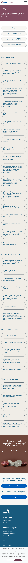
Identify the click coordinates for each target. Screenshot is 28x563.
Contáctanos (14, 450)
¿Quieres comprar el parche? (9, 533)
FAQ (4, 540)
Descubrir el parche (7, 531)
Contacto (5, 523)
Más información (14, 486)
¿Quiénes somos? (7, 520)
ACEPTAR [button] (18, 560)
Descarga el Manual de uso (9, 536)
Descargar (14, 497)
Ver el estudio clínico (8, 538)
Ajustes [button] (9, 560)
